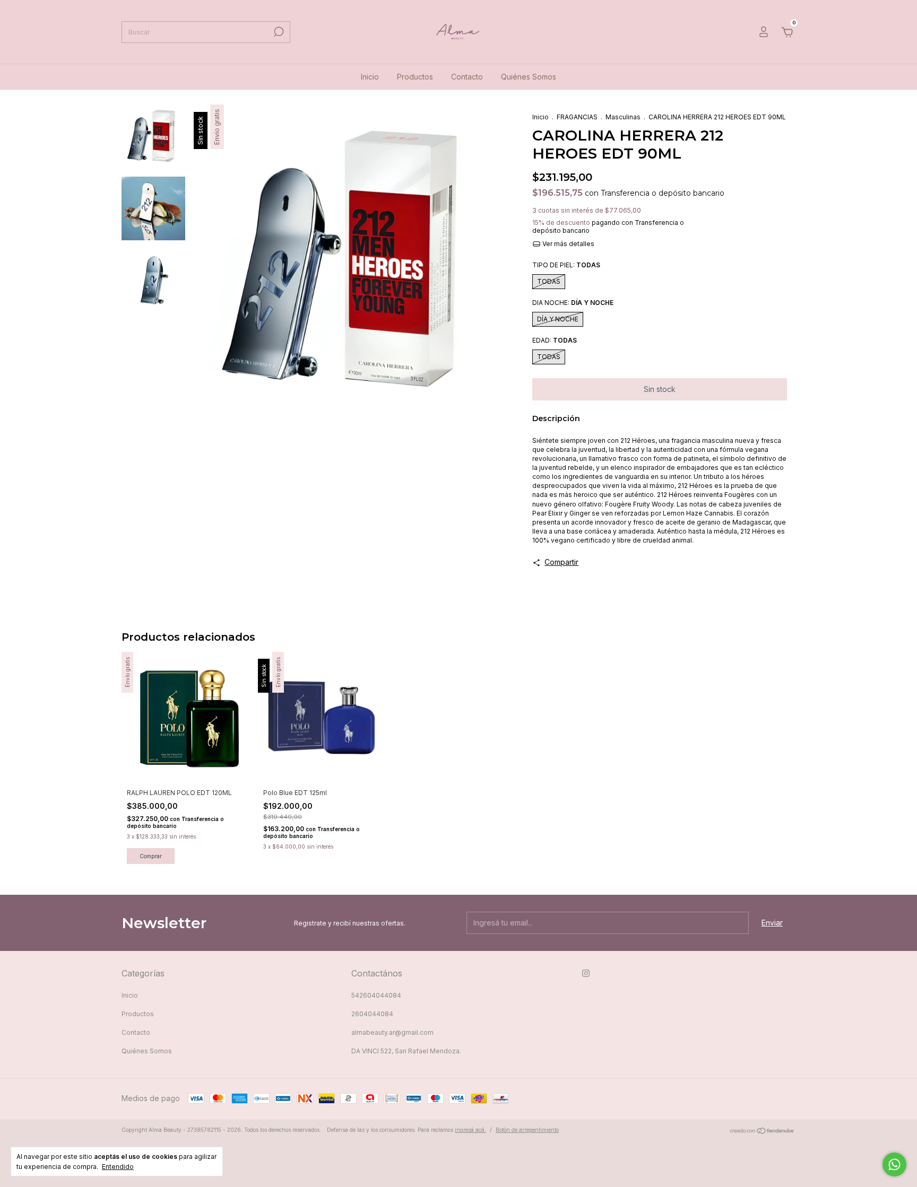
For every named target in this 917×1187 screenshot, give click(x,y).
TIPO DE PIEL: (566, 265)
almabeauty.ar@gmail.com (392, 1032)
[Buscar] (278, 31)
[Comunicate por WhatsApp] (894, 1164)
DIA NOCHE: (572, 303)
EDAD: (554, 340)
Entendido (118, 1167)
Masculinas (623, 117)
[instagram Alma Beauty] (586, 973)
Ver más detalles (567, 244)
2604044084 (372, 1014)
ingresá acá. (470, 1130)
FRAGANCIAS (577, 117)
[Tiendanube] (762, 1131)
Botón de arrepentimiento (527, 1130)
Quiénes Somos (528, 76)
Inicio (370, 76)
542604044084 (376, 995)
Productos (415, 76)
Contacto (467, 76)
